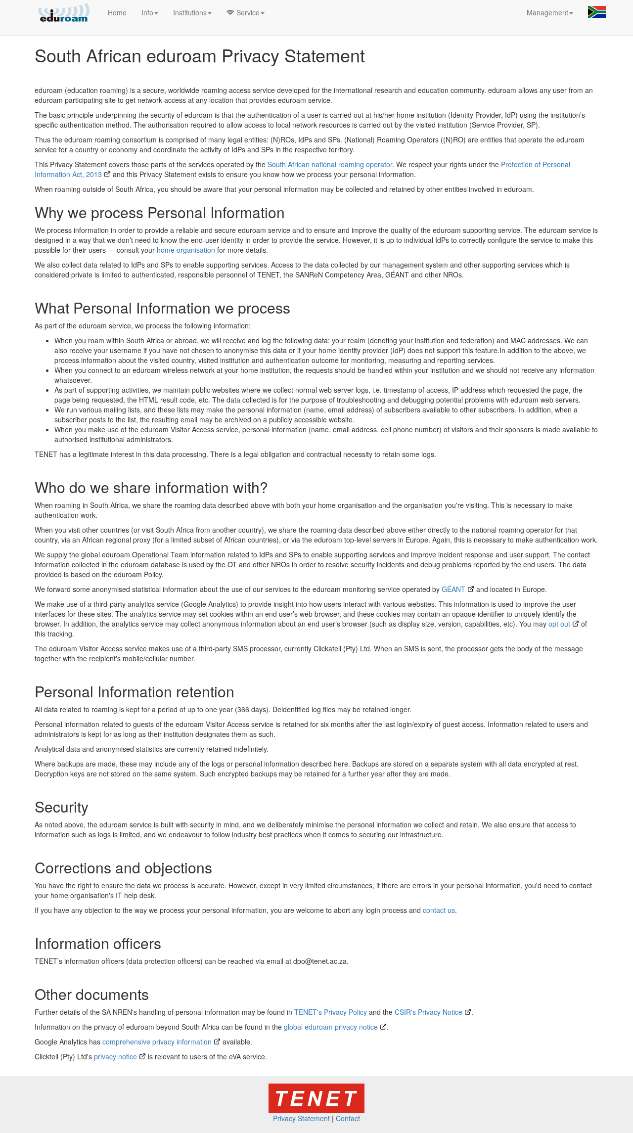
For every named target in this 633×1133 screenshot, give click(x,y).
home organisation (186, 250)
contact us (439, 910)
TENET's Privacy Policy (330, 1012)
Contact (348, 1118)
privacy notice (115, 1056)
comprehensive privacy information (157, 1041)
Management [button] (547, 12)
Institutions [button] (190, 12)
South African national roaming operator (330, 164)
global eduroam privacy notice (331, 1027)
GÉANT (453, 589)
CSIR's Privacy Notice (428, 1012)
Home (117, 12)
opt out (559, 624)
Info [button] (147, 12)
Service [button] (247, 12)
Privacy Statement (301, 1118)
